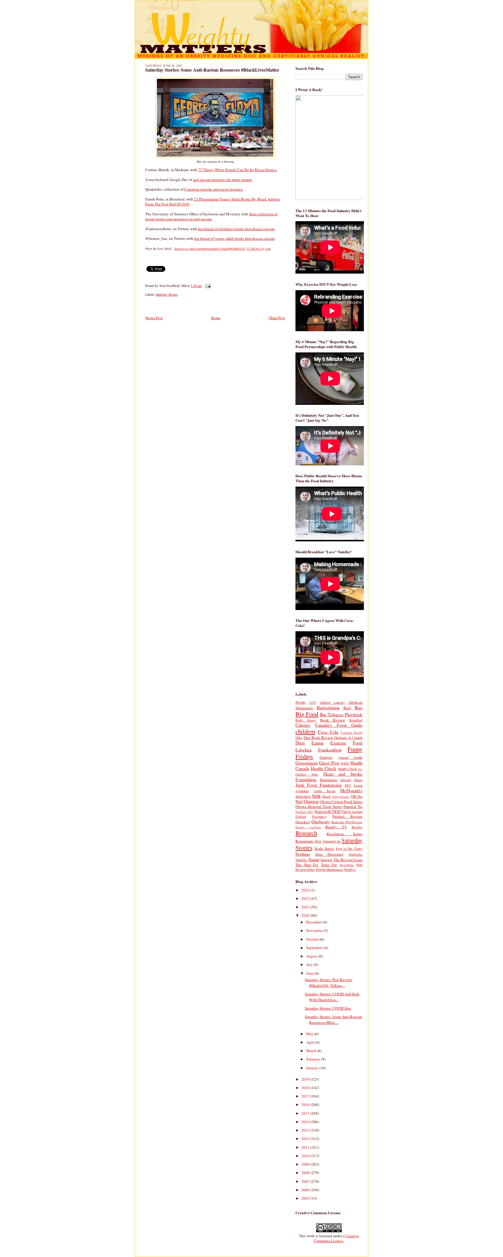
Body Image (305, 720)
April (310, 1042)
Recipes (357, 827)
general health (350, 757)
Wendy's (350, 869)
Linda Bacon (324, 791)
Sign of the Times (349, 848)
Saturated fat (331, 841)
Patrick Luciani (351, 811)
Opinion (311, 801)
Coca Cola (328, 732)
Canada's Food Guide (338, 725)
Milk (316, 796)
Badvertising (328, 707)
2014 (306, 1121)
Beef (347, 707)
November (314, 930)
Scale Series (324, 848)
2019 (306, 1079)
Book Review (332, 720)
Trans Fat (329, 864)
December (314, 922)
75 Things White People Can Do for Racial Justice (237, 169)
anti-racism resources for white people (222, 179)
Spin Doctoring (329, 854)
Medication (303, 796)
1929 (312, 702)
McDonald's (351, 790)
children (305, 731)
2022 (306, 898)
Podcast (300, 816)
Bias (358, 707)
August (312, 956)
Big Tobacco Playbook (341, 714)
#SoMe (300, 702)
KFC (348, 785)
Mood (326, 796)
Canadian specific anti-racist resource (213, 189)
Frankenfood (329, 750)
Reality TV (336, 826)
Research (306, 833)
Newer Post (154, 317)
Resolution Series (344, 833)
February (313, 1059)
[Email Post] (207, 285)
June (310, 973)
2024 (306, 890)
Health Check (323, 768)
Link (267, 249)
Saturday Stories (167, 294)
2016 (306, 1104)
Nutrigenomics (341, 797)
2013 (306, 1130)
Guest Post (329, 763)
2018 (306, 1087)
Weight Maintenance (329, 869)
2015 (306, 1113)
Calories (302, 725)
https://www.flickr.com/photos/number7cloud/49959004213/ (209, 249)
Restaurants (304, 841)
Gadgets (326, 757)
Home (215, 317)
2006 (306, 1189)
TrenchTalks (346, 865)
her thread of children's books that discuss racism (236, 228)
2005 (306, 1198)
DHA (298, 737)
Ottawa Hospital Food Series (318, 806)
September (315, 947)
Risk (318, 841)
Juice (358, 779)
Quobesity (320, 822)
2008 (306, 1172)
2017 (306, 1096)
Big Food (306, 714)
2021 (306, 906)
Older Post (277, 317)
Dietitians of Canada (348, 737)
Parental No (352, 806)
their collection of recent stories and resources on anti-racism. (211, 216)
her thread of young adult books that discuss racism (234, 238)
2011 (306, 1147)
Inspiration (328, 779)
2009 (306, 1164)
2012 (306, 1138)
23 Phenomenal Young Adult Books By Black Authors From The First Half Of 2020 (212, 201)
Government (306, 763)
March (311, 1050)
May (310, 1033)
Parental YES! (304, 812)
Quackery (303, 822)
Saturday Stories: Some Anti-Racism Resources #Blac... (333, 1019)
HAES (345, 763)
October (313, 939)
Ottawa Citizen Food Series (341, 801)
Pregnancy (319, 816)
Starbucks (355, 854)
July (310, 964)
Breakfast (355, 720)
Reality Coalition (308, 827)
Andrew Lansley (332, 702)
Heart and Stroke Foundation (328, 776)
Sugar (314, 859)
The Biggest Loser (348, 859)
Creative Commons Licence (336, 1238)
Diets (300, 743)
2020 (306, 915)
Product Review (347, 816)
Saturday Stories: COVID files (328, 1008)
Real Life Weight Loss (347, 822)
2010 (306, 1155)
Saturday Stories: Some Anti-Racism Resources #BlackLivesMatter (212, 69)
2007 (306, 1181)
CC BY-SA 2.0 (255, 249)
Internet (346, 780)
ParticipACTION (328, 811)
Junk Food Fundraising (318, 785)
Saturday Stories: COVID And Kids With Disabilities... (332, 996)
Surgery (326, 859)
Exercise (338, 743)
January (312, 1067)
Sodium (302, 854)
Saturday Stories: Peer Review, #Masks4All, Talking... (329, 982)
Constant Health (351, 733)
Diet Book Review (318, 737)
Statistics (301, 860)
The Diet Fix (306, 864)
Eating (317, 743)
